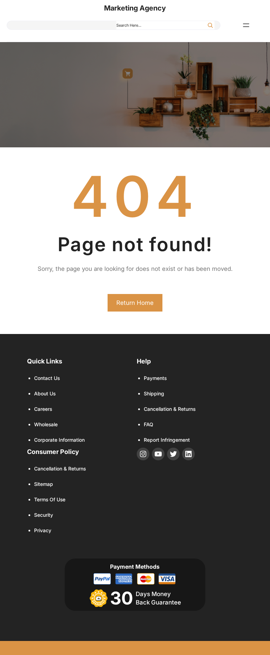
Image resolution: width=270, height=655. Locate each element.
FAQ (148, 424)
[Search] (210, 25)
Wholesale (46, 424)
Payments (155, 378)
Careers (43, 409)
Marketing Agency (135, 8)
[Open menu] (246, 25)
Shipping (154, 393)
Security (43, 515)
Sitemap (43, 484)
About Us (45, 393)
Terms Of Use (49, 499)
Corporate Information (59, 440)
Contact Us (47, 378)
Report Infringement (167, 440)
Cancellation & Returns (169, 409)
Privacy (42, 530)
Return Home (135, 302)
